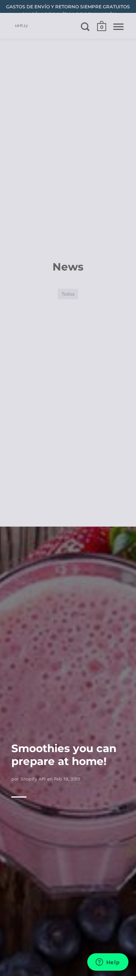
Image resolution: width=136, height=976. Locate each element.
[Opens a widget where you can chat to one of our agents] (107, 962)
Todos (68, 293)
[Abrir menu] (118, 26)
